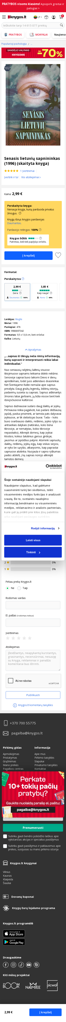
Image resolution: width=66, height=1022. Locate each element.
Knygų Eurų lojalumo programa (33, 908)
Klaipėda (8, 879)
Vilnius (6, 872)
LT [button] (39, 17)
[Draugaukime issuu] (36, 966)
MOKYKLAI (41, 34)
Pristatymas (10, 757)
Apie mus (39, 754)
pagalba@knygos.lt (27, 733)
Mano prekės (11, 765)
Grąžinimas (9, 761)
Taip (25, 588)
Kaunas (7, 875)
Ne (12, 588)
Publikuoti (33, 695)
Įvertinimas (12, 633)
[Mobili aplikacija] (14, 941)
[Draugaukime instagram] (14, 966)
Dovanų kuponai (22, 896)
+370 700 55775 (23, 723)
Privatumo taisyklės (46, 765)
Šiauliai (7, 883)
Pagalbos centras (13, 768)
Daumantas (14, 223)
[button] (40, 230)
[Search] (61, 25)
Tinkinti (31, 552)
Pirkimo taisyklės (44, 757)
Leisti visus (33, 540)
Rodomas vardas (16, 598)
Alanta (42, 297)
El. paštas (11, 615)
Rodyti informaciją (43, 528)
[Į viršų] (58, 996)
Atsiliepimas (13, 647)
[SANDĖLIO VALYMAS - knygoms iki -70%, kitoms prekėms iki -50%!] (33, 53)
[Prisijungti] (54, 17)
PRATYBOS (15, 34)
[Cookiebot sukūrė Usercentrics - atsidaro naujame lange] (46, 466)
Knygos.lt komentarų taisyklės (35, 705)
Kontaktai (40, 768)
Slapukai (39, 761)
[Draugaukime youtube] (29, 966)
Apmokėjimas (11, 754)
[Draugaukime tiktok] (21, 966)
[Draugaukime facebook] (6, 966)
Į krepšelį (45, 1012)
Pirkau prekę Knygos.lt (18, 581)
